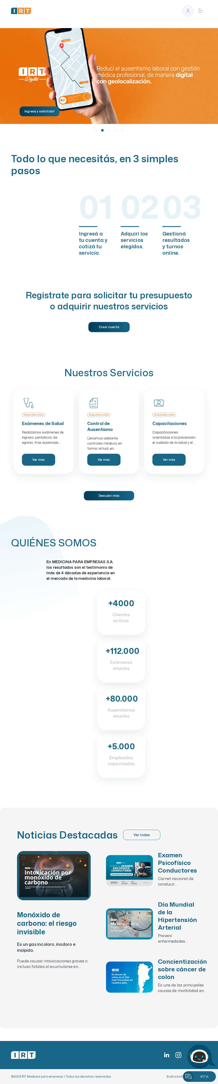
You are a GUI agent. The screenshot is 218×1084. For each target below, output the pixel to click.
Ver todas (141, 835)
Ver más (38, 460)
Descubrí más (109, 496)
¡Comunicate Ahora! (40, 111)
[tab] (96, 130)
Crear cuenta (109, 327)
